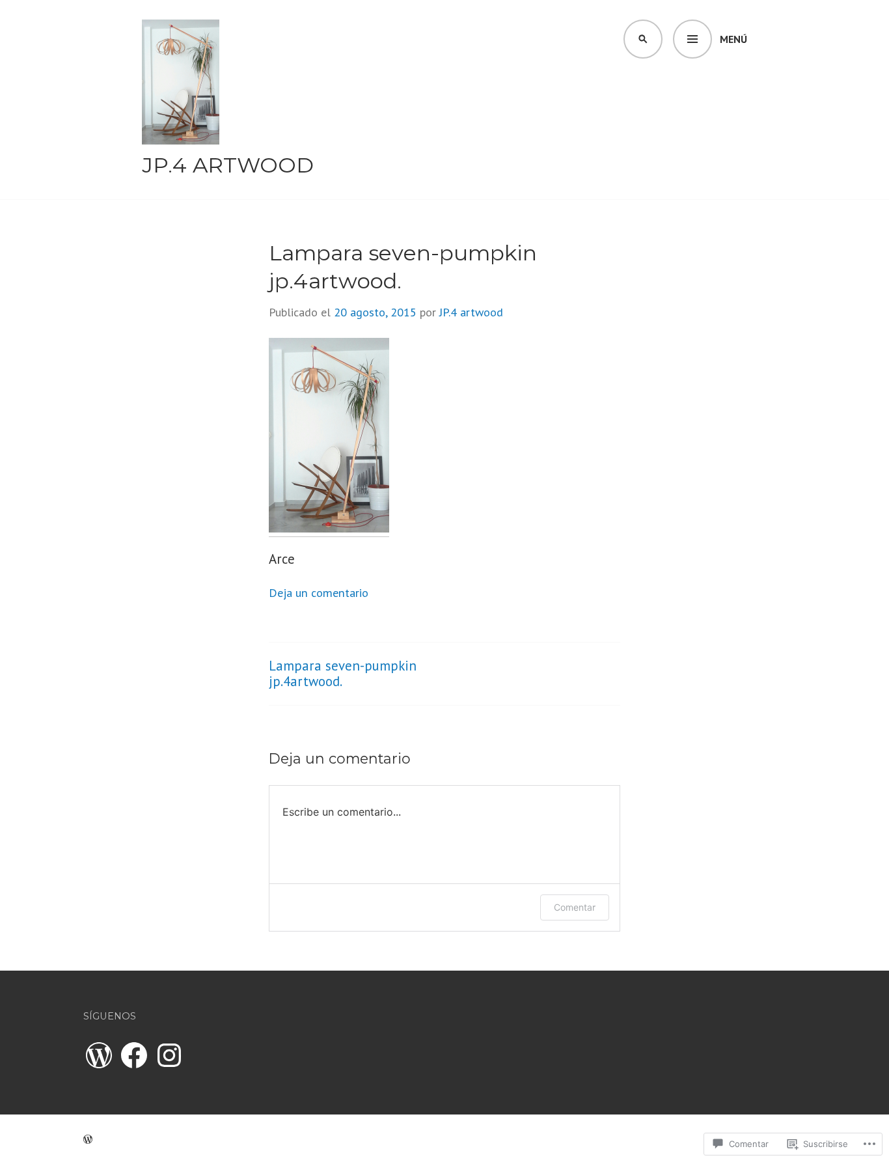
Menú (733, 39)
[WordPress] (99, 1055)
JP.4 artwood (228, 165)
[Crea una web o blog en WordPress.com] (87, 1138)
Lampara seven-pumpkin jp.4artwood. (343, 673)
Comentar (574, 907)
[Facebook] (134, 1055)
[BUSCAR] (643, 39)
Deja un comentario (318, 592)
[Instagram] (169, 1055)
